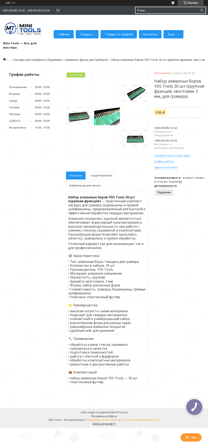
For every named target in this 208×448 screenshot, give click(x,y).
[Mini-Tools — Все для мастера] (23, 29)
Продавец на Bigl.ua (104, 416)
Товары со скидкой (119, 34)
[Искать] (202, 10)
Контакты (150, 34)
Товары (85, 34)
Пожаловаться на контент (102, 420)
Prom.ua (122, 412)
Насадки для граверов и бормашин (38, 60)
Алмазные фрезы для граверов (86, 60)
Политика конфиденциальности (139, 420)
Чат (194, 437)
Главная (63, 34)
